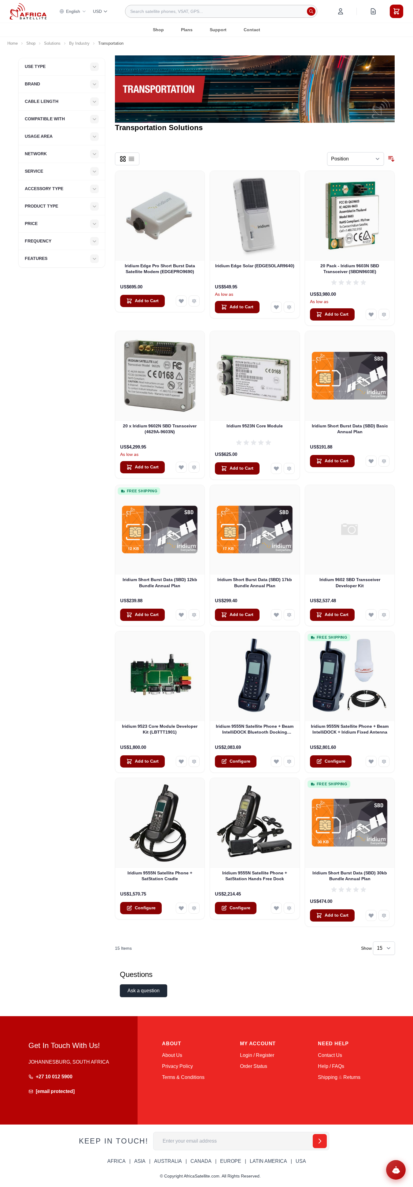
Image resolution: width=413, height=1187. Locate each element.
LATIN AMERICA (268, 1161)
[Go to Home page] (28, 11)
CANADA (201, 1161)
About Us (172, 1055)
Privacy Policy (177, 1066)
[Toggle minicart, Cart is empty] (396, 11)
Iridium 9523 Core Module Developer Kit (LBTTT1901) (159, 729)
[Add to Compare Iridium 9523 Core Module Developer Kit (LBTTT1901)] (194, 761)
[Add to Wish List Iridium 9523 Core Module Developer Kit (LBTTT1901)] (181, 761)
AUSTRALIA (168, 1161)
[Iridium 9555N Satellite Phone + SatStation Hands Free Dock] (255, 823)
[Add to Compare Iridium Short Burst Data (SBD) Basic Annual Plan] (383, 461)
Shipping (327, 1077)
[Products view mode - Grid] (123, 159)
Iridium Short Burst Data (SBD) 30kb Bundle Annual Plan (349, 875)
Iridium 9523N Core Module (255, 425)
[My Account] (340, 11)
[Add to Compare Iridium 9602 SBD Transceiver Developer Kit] (383, 614)
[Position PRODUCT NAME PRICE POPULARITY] (355, 159)
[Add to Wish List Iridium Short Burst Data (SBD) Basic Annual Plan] (371, 461)
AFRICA (116, 1161)
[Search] (311, 11)
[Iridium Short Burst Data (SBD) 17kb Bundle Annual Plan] (255, 530)
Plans (187, 29)
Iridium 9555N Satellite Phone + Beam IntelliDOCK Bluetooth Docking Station (254, 729)
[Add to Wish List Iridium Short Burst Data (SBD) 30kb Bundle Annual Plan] (371, 915)
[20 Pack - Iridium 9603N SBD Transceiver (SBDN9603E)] (350, 216)
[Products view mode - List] (131, 159)
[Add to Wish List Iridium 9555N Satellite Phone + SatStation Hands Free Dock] (276, 908)
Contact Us (330, 1055)
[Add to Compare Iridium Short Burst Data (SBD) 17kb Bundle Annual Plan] (289, 614)
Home (12, 43)
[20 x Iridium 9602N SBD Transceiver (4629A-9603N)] (160, 376)
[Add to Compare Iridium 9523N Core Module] (289, 468)
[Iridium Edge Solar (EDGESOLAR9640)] (255, 216)
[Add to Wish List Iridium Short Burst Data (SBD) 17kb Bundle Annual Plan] (276, 614)
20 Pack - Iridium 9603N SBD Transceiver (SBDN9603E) (349, 268)
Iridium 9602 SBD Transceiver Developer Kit (349, 582)
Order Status (253, 1066)
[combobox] (221, 11)
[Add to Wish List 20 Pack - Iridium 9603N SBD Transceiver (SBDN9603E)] (371, 314)
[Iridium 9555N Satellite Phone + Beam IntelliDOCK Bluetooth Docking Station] (255, 676)
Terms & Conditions (183, 1077)
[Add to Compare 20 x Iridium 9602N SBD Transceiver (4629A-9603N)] (194, 467)
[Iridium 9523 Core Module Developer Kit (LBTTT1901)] (160, 676)
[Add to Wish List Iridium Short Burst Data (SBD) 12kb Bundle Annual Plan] (181, 614)
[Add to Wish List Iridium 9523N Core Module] (276, 468)
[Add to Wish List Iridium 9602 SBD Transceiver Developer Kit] (371, 614)
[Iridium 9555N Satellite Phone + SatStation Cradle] (160, 823)
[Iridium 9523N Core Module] (255, 376)
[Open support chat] (396, 1170)
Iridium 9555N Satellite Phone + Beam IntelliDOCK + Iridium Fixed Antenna (350, 729)
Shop (158, 29)
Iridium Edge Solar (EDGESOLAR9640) (254, 265)
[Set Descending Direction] (391, 159)
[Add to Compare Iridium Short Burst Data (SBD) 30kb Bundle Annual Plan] (383, 915)
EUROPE (230, 1161)
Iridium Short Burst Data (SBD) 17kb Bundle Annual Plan (254, 582)
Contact (252, 29)
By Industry (79, 43)
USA (301, 1161)
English (73, 11)
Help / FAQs (331, 1066)
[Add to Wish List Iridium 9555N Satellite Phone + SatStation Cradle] (181, 908)
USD (97, 11)
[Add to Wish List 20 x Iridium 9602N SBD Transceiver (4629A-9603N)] (181, 467)
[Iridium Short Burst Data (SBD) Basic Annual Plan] (350, 376)
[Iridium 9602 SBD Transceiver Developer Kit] (350, 530)
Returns (351, 1077)
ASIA (140, 1161)
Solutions (52, 43)
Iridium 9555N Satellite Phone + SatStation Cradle (159, 875)
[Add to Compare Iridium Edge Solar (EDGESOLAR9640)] (289, 307)
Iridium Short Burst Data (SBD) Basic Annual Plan (350, 428)
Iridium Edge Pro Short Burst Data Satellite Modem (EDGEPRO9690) (160, 268)
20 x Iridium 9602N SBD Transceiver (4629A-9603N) (160, 428)
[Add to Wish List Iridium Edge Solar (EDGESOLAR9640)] (276, 307)
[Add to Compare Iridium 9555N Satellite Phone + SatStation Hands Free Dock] (289, 908)
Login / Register (257, 1055)
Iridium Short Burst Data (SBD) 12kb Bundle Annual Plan (160, 582)
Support (218, 29)
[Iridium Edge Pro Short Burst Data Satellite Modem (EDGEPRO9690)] (160, 216)
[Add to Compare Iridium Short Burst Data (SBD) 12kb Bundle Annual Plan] (194, 614)
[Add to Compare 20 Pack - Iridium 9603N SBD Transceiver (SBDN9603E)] (383, 314)
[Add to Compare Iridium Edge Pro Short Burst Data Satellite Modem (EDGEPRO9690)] (194, 300)
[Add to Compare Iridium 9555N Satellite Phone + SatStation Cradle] (194, 908)
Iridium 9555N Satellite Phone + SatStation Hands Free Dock (254, 875)
